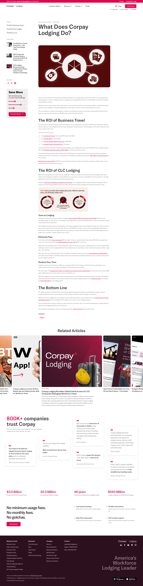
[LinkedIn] (121, 545)
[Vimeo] (132, 545)
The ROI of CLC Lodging (14, 29)
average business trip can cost (66, 242)
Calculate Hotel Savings (34, 555)
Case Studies (32, 550)
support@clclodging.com (70, 544)
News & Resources (51, 547)
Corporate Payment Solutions (14, 558)
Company (49, 541)
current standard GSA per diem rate (54, 141)
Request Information (51, 550)
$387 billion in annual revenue (98, 155)
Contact (121, 1)
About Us (48, 544)
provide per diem (96, 278)
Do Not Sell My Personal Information (15, 580)
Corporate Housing (12, 555)
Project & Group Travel (12, 547)
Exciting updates (25, 1)
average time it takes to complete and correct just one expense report (70, 271)
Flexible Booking (11, 566)
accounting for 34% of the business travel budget (83, 218)
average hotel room (49, 136)
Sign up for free (77, 309)
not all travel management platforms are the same (58, 182)
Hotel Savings (10, 561)
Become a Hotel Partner (52, 558)
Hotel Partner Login (131, 1)
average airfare (48, 139)
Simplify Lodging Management (15, 564)
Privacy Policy (30, 578)
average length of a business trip (53, 144)
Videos (30, 552)
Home (39, 22)
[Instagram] (135, 545)
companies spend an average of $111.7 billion (55, 150)
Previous (9, 361)
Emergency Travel (11, 552)
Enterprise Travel (11, 550)
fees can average (57, 240)
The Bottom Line (12, 33)
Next (133, 361)
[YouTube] (128, 545)
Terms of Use (61, 578)
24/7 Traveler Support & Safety (15, 569)
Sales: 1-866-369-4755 (70, 550)
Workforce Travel (12, 541)
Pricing (87, 6)
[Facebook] (124, 545)
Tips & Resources (33, 544)
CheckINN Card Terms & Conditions (49, 578)
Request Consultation (52, 561)
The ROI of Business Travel (15, 25)
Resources (45, 22)
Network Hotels (50, 552)
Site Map (37, 578)
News (49, 22)
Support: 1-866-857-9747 (70, 547)
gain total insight (45, 281)
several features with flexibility (98, 253)
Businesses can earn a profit (46, 161)
